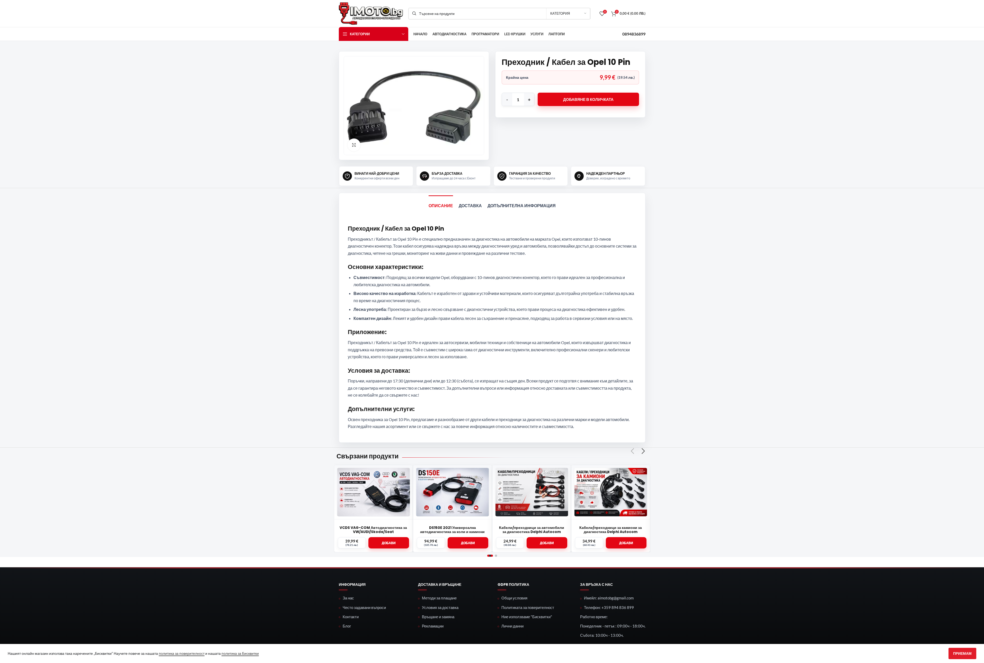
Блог (347, 626)
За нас (348, 598)
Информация (352, 584)
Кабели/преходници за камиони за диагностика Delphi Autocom (610, 530)
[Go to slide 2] (496, 556)
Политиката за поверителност (527, 607)
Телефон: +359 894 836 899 (609, 607)
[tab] (441, 203)
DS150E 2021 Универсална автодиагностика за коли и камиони (452, 530)
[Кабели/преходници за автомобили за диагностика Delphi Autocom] (532, 492)
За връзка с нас (596, 584)
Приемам (962, 653)
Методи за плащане (439, 598)
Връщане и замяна (438, 616)
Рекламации (433, 626)
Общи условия (514, 598)
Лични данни (512, 626)
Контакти (351, 616)
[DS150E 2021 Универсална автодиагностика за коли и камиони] (452, 492)
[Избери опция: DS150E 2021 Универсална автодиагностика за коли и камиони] (468, 542)
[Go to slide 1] (490, 556)
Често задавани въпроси (364, 607)
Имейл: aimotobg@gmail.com (609, 598)
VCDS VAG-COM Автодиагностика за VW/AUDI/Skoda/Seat (373, 530)
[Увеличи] (354, 144)
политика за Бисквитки (240, 653)
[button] (547, 542)
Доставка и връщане (439, 584)
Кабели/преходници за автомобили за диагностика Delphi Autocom (531, 530)
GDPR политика (513, 584)
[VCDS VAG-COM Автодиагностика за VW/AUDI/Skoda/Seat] (373, 492)
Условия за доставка (440, 607)
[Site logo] (371, 13)
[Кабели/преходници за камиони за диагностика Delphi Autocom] (611, 492)
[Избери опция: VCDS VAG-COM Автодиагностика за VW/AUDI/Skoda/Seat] (388, 542)
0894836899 (633, 33)
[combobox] (499, 14)
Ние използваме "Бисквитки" (526, 616)
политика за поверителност (182, 653)
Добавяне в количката (588, 99)
